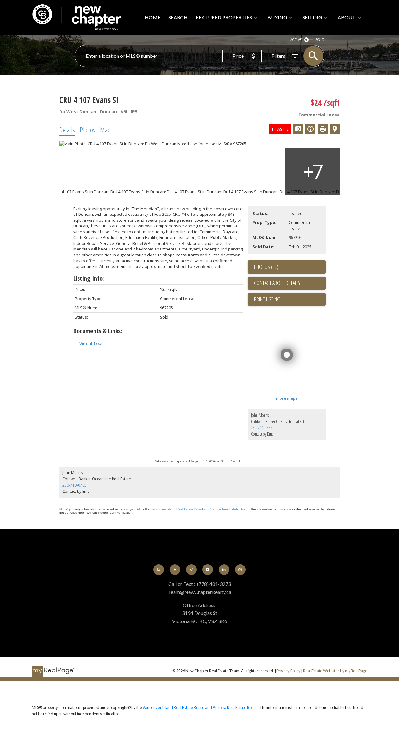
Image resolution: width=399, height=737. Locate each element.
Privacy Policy (288, 670)
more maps (287, 398)
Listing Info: (88, 278)
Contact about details (277, 283)
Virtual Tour (91, 343)
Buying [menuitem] (277, 17)
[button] (158, 569)
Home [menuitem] (153, 17)
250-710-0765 (261, 428)
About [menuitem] (347, 17)
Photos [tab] (87, 129)
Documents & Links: (97, 331)
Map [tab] (105, 129)
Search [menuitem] (178, 17)
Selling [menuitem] (312, 17)
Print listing (267, 299)
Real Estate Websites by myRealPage (335, 670)
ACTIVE (296, 39)
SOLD (319, 39)
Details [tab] (67, 129)
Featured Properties (224, 17)
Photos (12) (266, 266)
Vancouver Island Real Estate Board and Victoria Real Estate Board (199, 509)
